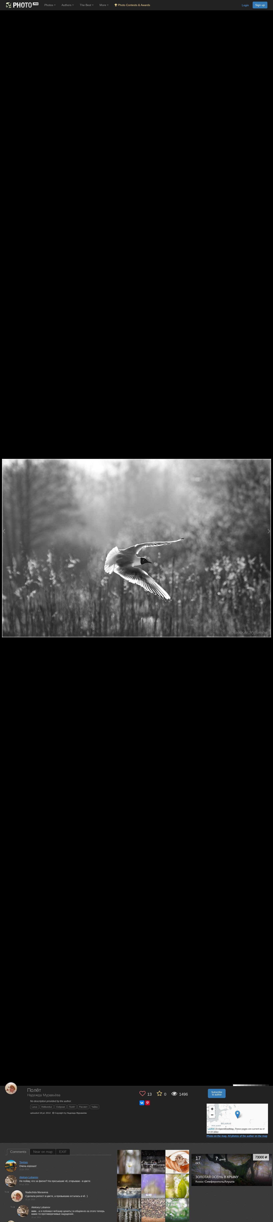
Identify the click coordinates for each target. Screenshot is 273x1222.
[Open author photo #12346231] (177, 1186)
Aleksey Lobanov (28, 1177)
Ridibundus (46, 1107)
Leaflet (211, 1128)
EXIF (63, 1152)
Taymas (23, 1162)
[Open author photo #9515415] (177, 1210)
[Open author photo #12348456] (153, 1186)
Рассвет (83, 1107)
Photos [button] (49, 5)
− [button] (212, 1114)
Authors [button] (67, 5)
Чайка (95, 1107)
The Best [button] (86, 5)
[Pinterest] (147, 1102)
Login (245, 5)
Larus (34, 1107)
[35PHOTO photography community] (21, 5)
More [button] (103, 5)
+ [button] (212, 1108)
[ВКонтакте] (141, 1102)
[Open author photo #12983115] (153, 1161)
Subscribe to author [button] (216, 1093)
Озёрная (60, 1107)
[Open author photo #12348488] (129, 1186)
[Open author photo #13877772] (129, 1161)
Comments (18, 1152)
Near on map (42, 1152)
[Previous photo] (3, 531)
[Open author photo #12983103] (177, 1161)
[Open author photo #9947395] (153, 1210)
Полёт (72, 1107)
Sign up (260, 5)
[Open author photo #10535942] (129, 1210)
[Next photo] (269, 531)
